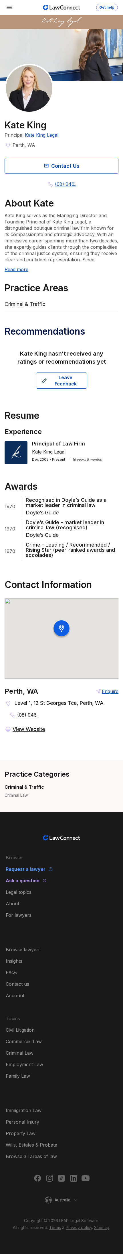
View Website (29, 729)
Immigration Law (23, 1110)
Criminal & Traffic (24, 787)
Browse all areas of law (31, 1156)
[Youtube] (85, 1178)
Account (15, 995)
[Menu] (9, 7)
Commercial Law (24, 1041)
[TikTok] (61, 1178)
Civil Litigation (20, 1030)
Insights (14, 961)
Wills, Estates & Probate (31, 1145)
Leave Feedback (66, 381)
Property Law (20, 1133)
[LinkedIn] (73, 1178)
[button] (61, 1200)
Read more (16, 269)
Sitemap (101, 1227)
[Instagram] (49, 1178)
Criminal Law (16, 795)
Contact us (17, 984)
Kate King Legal (41, 135)
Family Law (18, 1076)
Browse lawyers (23, 949)
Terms (55, 1227)
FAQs (11, 972)
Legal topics (18, 892)
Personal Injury (22, 1122)
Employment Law (24, 1064)
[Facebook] (37, 1178)
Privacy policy (79, 1227)
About (12, 903)
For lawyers (18, 915)
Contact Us (65, 166)
